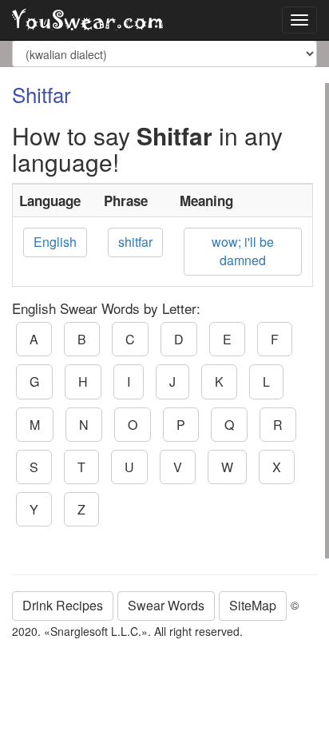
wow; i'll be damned (243, 250)
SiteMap (252, 605)
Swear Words (166, 605)
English (55, 241)
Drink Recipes (62, 605)
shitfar (135, 241)
